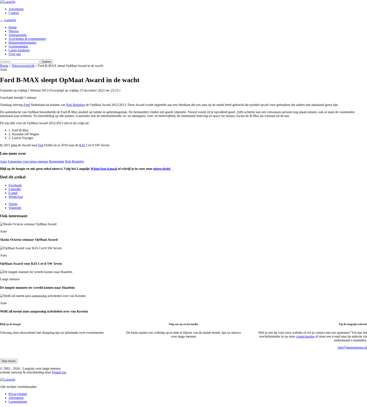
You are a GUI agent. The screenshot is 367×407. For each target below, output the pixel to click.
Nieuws (13, 31)
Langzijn (10, 20)
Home (12, 27)
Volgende (14, 208)
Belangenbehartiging (22, 42)
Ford (27, 105)
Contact (13, 13)
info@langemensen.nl (352, 347)
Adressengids (17, 35)
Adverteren (16, 9)
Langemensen (17, 401)
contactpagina (305, 336)
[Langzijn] (7, 379)
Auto (3, 161)
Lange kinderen (19, 50)
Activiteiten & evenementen (27, 39)
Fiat (40, 145)
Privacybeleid (17, 394)
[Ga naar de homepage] (7, 2)
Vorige (12, 204)
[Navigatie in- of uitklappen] (1, 21)
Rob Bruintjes (75, 105)
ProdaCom (59, 372)
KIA (82, 145)
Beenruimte (56, 161)
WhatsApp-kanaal (103, 168)
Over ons (14, 54)
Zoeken (46, 61)
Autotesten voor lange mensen (27, 161)
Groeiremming (18, 46)
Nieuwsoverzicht (23, 66)
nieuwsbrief (161, 168)
